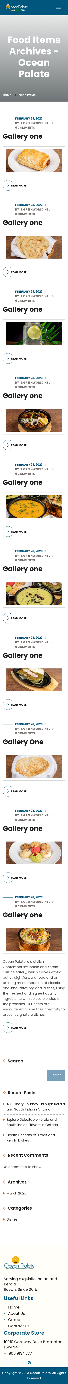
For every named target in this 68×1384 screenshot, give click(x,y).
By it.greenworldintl (32, 123)
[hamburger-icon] (58, 7)
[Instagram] (19, 1362)
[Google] (29, 1362)
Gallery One (23, 742)
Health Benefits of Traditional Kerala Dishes (31, 1138)
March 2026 (16, 1193)
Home (7, 95)
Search (15, 1061)
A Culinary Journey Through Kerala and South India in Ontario (36, 1107)
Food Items (27, 95)
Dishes (12, 1219)
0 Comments (25, 128)
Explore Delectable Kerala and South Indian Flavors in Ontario (32, 1122)
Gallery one (22, 136)
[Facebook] (8, 1362)
